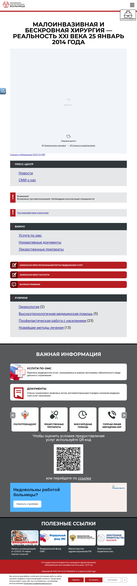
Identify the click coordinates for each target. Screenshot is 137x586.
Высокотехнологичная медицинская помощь (56, 314)
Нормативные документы (40, 242)
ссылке (84, 478)
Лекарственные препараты (41, 249)
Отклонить (93, 580)
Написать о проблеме (27, 504)
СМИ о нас (27, 180)
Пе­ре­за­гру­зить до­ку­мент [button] (55, 145)
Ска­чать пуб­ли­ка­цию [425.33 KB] (27, 154)
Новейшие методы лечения (41, 328)
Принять (76, 580)
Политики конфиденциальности (37, 583)
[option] (25, 417)
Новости (26, 173)
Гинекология (29, 307)
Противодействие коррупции (33, 212)
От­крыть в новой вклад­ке (83, 145)
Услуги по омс (30, 235)
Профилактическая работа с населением (52, 321)
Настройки (112, 580)
